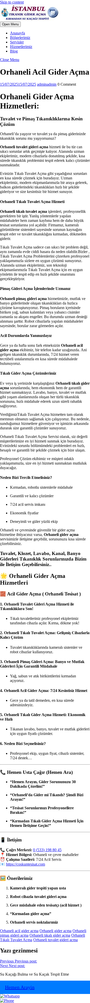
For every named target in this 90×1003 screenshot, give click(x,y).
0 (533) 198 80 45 (47, 850)
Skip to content (12, 2)
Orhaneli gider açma (56, 931)
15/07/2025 (18, 84)
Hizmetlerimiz (21, 46)
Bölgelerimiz (20, 37)
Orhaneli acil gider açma (19, 931)
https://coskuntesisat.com (25, 864)
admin (46, 84)
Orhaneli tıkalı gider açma (50, 935)
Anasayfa (17, 33)
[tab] (10, 24)
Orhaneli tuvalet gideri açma (55, 940)
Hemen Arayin (19, 987)
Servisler (17, 42)
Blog (14, 51)
